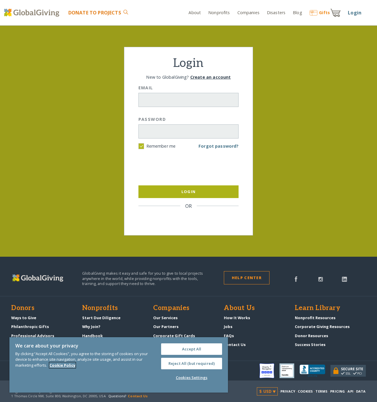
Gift (324, 12)
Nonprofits (219, 12)
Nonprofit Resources (315, 317)
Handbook (92, 335)
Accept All (191, 349)
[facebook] (296, 278)
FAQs (229, 335)
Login (354, 12)
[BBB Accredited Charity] (315, 371)
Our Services (165, 317)
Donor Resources (311, 335)
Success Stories (310, 344)
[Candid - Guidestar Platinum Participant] (290, 370)
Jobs (228, 326)
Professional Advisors (32, 335)
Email (145, 87)
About (194, 12)
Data (361, 391)
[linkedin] (344, 278)
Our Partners (165, 326)
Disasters (276, 12)
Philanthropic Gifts (30, 326)
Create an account (210, 77)
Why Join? (91, 326)
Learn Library (317, 308)
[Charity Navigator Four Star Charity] (269, 370)
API (350, 391)
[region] (118, 365)
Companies (248, 12)
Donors (22, 308)
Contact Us (235, 344)
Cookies (305, 391)
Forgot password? (219, 146)
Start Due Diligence (101, 317)
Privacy (287, 391)
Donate (94, 12)
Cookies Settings (191, 377)
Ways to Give (23, 317)
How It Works (237, 317)
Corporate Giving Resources (322, 326)
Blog (297, 12)
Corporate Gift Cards (174, 335)
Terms (321, 391)
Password (152, 119)
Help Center (247, 277)
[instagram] (320, 278)
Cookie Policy (62, 365)
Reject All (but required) (191, 363)
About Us (239, 308)
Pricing (337, 391)
